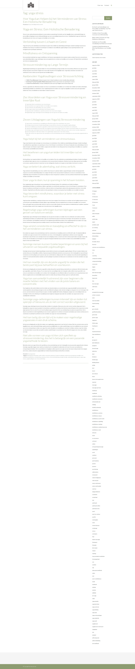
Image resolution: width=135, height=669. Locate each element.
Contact (106, 5)
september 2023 (96, 163)
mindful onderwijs (96, 407)
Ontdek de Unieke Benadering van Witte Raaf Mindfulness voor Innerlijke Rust (101, 48)
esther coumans (96, 295)
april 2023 (94, 177)
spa (93, 500)
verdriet (94, 564)
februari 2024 (95, 149)
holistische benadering (70, 355)
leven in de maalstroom (97, 379)
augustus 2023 (96, 166)
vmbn (93, 573)
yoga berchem (95, 604)
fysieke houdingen (59, 355)
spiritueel (94, 503)
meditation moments (97, 399)
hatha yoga (95, 323)
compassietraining (96, 261)
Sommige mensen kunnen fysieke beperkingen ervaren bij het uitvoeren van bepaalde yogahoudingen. (51, 125)
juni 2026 (94, 71)
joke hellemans (95, 342)
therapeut (94, 542)
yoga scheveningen (97, 615)
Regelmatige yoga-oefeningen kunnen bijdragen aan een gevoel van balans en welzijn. (47, 112)
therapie (94, 545)
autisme (94, 230)
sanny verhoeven (96, 483)
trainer (94, 550)
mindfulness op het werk (98, 418)
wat (93, 576)
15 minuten (95, 199)
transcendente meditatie (98, 556)
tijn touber (94, 548)
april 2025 (94, 110)
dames (93, 269)
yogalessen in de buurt (97, 626)
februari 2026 (95, 82)
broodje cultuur (96, 241)
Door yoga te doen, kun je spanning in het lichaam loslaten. (40, 109)
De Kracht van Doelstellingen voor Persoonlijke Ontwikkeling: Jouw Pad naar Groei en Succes (101, 28)
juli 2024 (94, 135)
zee (93, 632)
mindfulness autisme (97, 413)
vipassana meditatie (97, 570)
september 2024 (96, 130)
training (94, 553)
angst (93, 222)
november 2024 (96, 124)
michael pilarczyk (96, 401)
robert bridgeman (96, 477)
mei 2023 (94, 175)
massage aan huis (96, 387)
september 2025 (96, 96)
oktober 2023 (95, 160)
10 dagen (94, 191)
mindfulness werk (96, 430)
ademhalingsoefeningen (33, 355)
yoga (81, 357)
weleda (94, 587)
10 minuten (95, 196)
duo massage (95, 283)
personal (94, 458)
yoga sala (94, 612)
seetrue (94, 489)
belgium (94, 238)
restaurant (95, 475)
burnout (94, 244)
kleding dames (95, 362)
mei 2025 (94, 107)
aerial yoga (94, 219)
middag (94, 404)
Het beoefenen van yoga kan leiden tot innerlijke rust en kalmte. (41, 106)
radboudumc (95, 472)
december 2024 (96, 121)
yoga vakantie (95, 618)
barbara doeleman (96, 233)
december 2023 (96, 155)
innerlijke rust (79, 355)
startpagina (95, 519)
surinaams (94, 534)
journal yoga (95, 348)
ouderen (94, 455)
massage (94, 385)
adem (93, 210)
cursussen (94, 264)
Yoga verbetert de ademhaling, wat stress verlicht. (38, 107)
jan (93, 337)
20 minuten (95, 202)
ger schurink (95, 309)
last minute (95, 373)
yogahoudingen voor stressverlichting (36, 358)
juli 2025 (94, 101)
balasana (53, 355)
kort (93, 368)
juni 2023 (94, 172)
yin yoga (94, 595)
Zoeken (108, 18)
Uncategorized (31, 354)
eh (93, 289)
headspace (95, 326)
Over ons (100, 5)
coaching (94, 255)
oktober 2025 (95, 93)
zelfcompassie (95, 637)
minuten (94, 432)
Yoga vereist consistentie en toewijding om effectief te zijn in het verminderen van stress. (48, 123)
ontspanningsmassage (97, 446)
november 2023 (96, 158)
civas (93, 250)
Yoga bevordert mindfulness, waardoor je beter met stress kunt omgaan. (43, 110)
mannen (94, 382)
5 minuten (94, 208)
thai (93, 536)
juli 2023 (94, 169)
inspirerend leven (96, 331)
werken (94, 590)
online (93, 444)
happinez (94, 320)
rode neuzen (95, 480)
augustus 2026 (96, 65)
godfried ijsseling (96, 312)
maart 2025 (95, 113)
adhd (93, 216)
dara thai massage (96, 272)
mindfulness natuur (97, 415)
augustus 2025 (96, 99)
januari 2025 (95, 118)
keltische (94, 351)
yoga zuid (94, 621)
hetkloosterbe (39, 24)
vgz (93, 567)
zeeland (94, 635)
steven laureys (95, 525)
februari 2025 (95, 116)
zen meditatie (95, 643)
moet (93, 435)
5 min (93, 205)
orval (93, 452)
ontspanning (38, 357)
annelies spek (95, 224)
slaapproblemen (96, 491)
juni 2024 (94, 138)
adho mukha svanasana (44, 355)
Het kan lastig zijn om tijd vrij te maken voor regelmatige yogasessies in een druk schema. (47, 131)
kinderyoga (95, 359)
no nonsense (95, 438)
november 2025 (96, 90)
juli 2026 (94, 68)
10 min (93, 194)
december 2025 (96, 87)
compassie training (96, 258)
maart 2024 (95, 146)
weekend (94, 584)
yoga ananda (95, 601)
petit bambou (95, 460)
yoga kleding (95, 609)
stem (93, 522)
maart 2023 (95, 180)
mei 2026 (94, 73)
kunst (93, 371)
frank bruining (95, 303)
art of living (95, 227)
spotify (94, 517)
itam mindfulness (96, 334)
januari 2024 (95, 152)
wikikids (94, 593)
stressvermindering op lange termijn (58, 357)
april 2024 (94, 144)
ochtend (94, 441)
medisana (94, 390)
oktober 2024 (95, 127)
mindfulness (31, 357)
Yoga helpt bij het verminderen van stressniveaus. (38, 104)
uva (93, 562)
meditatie (25, 357)
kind (93, 354)
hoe (93, 328)
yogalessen (95, 623)
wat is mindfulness (96, 578)
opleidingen (95, 449)
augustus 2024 (96, 132)
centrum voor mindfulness (98, 247)
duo (93, 281)
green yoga (95, 317)
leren (93, 376)
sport (93, 511)
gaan (93, 306)
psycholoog (95, 469)
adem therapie (95, 213)
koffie (93, 365)
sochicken (94, 494)
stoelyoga (94, 528)
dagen (93, 267)
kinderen (94, 356)
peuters (94, 466)
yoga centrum (95, 607)
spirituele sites (96, 508)
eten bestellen (95, 300)
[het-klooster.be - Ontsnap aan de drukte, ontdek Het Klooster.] (30, 5)
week (93, 581)
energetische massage (97, 292)
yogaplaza (94, 629)
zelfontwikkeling (96, 640)
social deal (94, 497)
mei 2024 (94, 141)
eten (93, 297)
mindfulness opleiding (97, 421)
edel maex (94, 286)
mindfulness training (97, 424)
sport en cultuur (96, 514)
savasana (43, 357)
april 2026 (94, 76)
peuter (94, 463)
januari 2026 (95, 85)
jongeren (94, 345)
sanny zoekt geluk (96, 486)
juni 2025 (94, 104)
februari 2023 (95, 183)
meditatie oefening (97, 396)
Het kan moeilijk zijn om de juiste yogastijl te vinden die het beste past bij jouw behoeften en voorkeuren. (51, 126)
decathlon (94, 275)
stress (47, 357)
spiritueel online (96, 505)
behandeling (95, 236)
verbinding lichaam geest (74, 357)
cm (93, 253)
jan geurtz (94, 340)
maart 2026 (95, 79)
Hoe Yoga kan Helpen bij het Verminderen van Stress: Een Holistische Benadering (55, 20)
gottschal (94, 314)
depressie (94, 278)
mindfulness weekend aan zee (99, 427)
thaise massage (96, 539)
